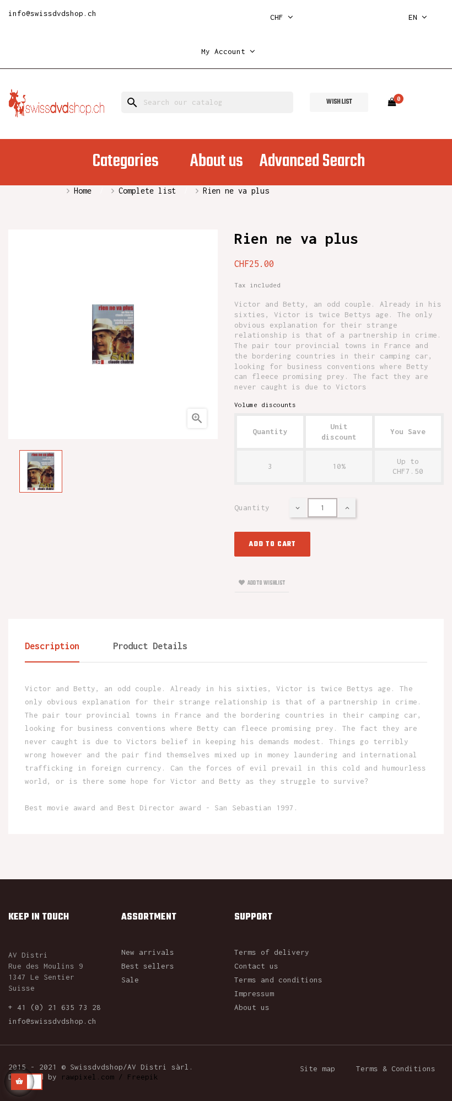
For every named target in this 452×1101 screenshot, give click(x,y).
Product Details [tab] (150, 646)
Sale (130, 979)
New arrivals (147, 952)
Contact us (256, 965)
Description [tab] (52, 646)
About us (252, 1007)
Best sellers (147, 965)
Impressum (254, 993)
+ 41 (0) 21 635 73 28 (54, 1007)
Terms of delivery (271, 952)
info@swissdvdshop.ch (52, 13)
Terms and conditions (278, 979)
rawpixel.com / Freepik (109, 1076)
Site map (317, 1068)
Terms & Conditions (395, 1068)
